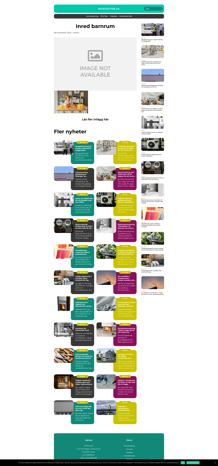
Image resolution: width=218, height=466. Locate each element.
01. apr (125, 298)
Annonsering (92, 16)
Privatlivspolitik (193, 462)
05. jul (125, 194)
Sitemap (129, 459)
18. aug (82, 142)
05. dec (125, 402)
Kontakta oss (125, 16)
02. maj (82, 272)
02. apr (82, 298)
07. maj (125, 246)
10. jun (125, 220)
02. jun (82, 246)
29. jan (125, 350)
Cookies (113, 16)
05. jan (125, 376)
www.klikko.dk (91, 458)
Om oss (104, 16)
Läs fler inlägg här (95, 119)
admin (76, 33)
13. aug (82, 168)
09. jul (82, 194)
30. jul (125, 168)
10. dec (82, 402)
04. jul (82, 220)
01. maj (125, 272)
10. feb (125, 324)
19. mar (82, 324)
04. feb (82, 350)
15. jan (82, 376)
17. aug (125, 142)
